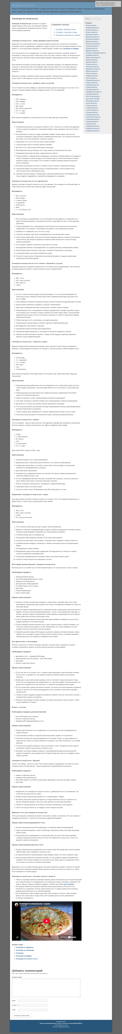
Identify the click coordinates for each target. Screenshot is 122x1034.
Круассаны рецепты (93, 57)
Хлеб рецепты (91, 124)
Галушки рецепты (92, 46)
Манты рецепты (91, 73)
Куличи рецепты (92, 60)
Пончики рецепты (92, 89)
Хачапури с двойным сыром (66, 29)
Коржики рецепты (92, 55)
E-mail (14, 1005)
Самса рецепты (91, 105)
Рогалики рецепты (92, 101)
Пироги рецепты (92, 82)
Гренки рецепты (92, 48)
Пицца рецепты (91, 87)
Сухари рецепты (92, 112)
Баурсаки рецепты (92, 28)
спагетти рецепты (92, 110)
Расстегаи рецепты (93, 96)
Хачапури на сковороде (25, 950)
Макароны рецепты (93, 69)
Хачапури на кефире (24, 956)
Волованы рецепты (93, 44)
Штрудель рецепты (93, 131)
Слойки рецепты (92, 108)
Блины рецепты (91, 32)
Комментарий (17, 977)
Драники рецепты (92, 50)
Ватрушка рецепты (93, 39)
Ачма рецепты (91, 25)
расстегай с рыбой (92, 98)
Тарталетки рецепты (93, 117)
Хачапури (19, 953)
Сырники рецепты (92, 114)
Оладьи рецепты (92, 76)
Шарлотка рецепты (93, 128)
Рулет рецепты (91, 103)
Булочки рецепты (92, 34)
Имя (14, 1000)
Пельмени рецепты (93, 80)
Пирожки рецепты (92, 85)
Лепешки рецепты (92, 66)
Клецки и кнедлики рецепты (96, 53)
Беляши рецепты (92, 30)
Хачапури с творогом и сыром (66, 32)
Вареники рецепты (93, 37)
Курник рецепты (92, 62)
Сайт (13, 1010)
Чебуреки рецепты (92, 126)
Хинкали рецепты (92, 121)
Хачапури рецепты (93, 119)
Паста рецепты (91, 78)
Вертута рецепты (92, 41)
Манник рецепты (92, 71)
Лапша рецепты (92, 64)
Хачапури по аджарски (24, 947)
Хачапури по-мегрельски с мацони (68, 35)
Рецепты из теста (23, 5)
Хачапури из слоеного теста (27, 959)
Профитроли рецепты (94, 92)
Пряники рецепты (92, 94)
